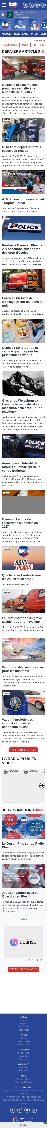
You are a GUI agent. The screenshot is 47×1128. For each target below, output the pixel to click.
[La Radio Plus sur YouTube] (27, 1110)
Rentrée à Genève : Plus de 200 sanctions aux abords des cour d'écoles (22, 248)
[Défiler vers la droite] (42, 785)
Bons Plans (21, 34)
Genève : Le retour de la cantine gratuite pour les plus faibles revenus (20, 351)
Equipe (23, 1023)
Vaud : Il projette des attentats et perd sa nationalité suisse (17, 723)
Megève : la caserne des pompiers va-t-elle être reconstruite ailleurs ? (20, 88)
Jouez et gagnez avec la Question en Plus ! (19, 894)
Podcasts (23, 1067)
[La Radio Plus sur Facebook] (12, 1110)
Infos (34, 34)
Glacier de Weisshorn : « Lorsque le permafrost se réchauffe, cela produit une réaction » (22, 406)
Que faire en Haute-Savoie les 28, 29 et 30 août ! (21, 577)
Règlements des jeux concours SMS (23, 1096)
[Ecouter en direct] (31, 5)
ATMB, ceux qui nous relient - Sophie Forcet (23, 201)
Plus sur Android (23, 1082)
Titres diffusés (23, 1026)
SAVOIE (25, 45)
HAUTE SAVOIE (10, 45)
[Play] (3, 14)
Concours (23, 1059)
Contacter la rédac (23, 1044)
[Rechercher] (37, 5)
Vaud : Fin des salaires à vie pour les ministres (23, 669)
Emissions (23, 1056)
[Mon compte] (43, 5)
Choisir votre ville (39, 41)
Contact (24, 1020)
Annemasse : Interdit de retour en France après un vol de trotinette (21, 466)
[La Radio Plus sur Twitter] (19, 1110)
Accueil (6, 34)
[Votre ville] (25, 5)
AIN (34, 45)
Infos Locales (23, 1041)
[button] (12, 785)
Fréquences (23, 1029)
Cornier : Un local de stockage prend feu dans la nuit (22, 301)
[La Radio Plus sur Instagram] (34, 1110)
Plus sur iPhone (23, 1079)
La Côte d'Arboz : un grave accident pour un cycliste (22, 619)
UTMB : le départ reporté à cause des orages (21, 148)
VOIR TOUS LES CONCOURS (23, 969)
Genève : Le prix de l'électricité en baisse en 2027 (20, 522)
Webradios (23, 1070)
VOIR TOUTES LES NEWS (23, 750)
